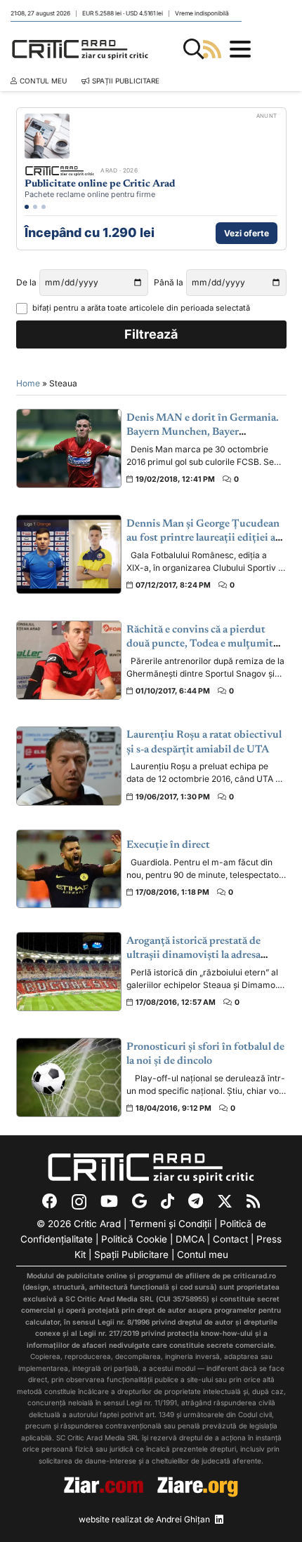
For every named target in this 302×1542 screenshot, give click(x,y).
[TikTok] (167, 1201)
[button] (194, 49)
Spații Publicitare (131, 1254)
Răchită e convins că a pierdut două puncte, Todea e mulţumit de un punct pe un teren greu (199, 644)
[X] (224, 1201)
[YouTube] (109, 1201)
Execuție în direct (168, 845)
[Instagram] (79, 1201)
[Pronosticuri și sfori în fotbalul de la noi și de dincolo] (69, 1077)
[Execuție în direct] (69, 869)
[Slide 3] (43, 207)
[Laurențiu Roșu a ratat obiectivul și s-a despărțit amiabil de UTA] (69, 766)
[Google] (139, 1201)
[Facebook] (50, 1201)
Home (28, 383)
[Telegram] (195, 1201)
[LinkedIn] (219, 1519)
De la (26, 282)
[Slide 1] (27, 207)
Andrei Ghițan (183, 1519)
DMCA (190, 1239)
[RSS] (253, 1201)
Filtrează (151, 334)
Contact (230, 1239)
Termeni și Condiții (170, 1223)
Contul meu (202, 1254)
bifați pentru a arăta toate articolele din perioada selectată (141, 308)
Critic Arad (97, 1223)
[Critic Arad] (80, 49)
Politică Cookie (134, 1239)
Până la (168, 282)
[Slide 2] (35, 207)
